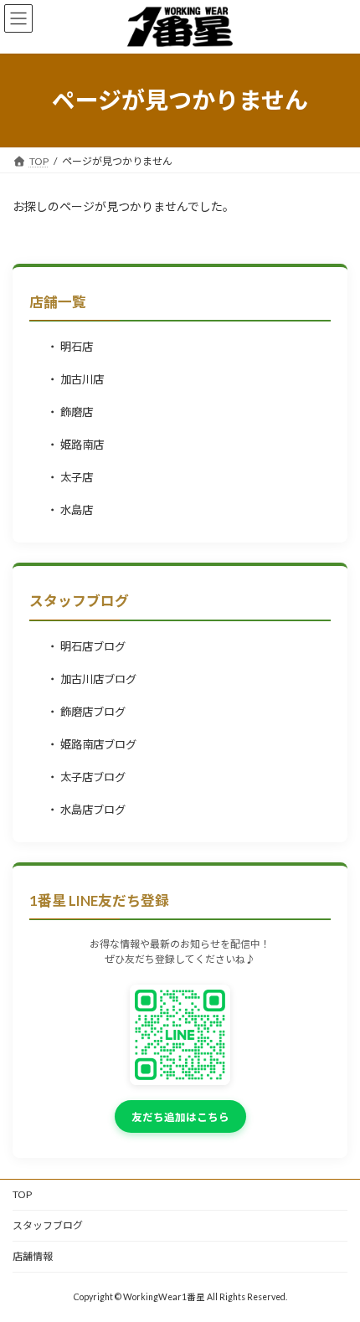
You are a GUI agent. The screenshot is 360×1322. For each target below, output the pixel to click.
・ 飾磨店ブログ (86, 711)
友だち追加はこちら (180, 1117)
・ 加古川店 (75, 379)
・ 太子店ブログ (86, 777)
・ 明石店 (70, 346)
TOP (22, 1194)
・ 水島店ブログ (86, 809)
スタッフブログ (48, 1225)
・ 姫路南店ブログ (91, 744)
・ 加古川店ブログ (91, 679)
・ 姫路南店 (75, 444)
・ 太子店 (70, 477)
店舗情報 (33, 1256)
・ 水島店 (70, 510)
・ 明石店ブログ (86, 646)
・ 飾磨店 (70, 412)
